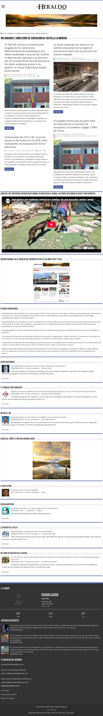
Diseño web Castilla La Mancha (56, 707)
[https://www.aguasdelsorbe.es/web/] (51, 20)
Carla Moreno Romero (49, 562)
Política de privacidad (8, 694)
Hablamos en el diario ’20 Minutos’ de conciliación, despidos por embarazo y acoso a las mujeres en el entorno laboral (53, 391)
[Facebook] (50, 709)
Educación (67, 60)
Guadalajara (75, 60)
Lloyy (43, 492)
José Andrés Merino (48, 419)
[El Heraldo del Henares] (51, 7)
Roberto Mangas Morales (14, 74)
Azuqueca (9, 76)
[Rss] (48, 709)
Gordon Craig (46, 368)
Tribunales (32, 76)
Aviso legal (5, 690)
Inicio (4, 33)
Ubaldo (39, 511)
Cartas (40, 151)
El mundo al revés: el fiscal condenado (24, 490)
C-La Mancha (17, 76)
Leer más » (9, 128)
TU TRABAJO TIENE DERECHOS (11, 387)
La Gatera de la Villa (48, 534)
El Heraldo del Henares (62, 58)
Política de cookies (7, 698)
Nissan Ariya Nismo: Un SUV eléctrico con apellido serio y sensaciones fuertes (38, 417)
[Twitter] (52, 709)
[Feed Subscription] (101, 38)
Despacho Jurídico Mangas (51, 394)
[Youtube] (55, 709)
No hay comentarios (32, 368)
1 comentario (30, 511)
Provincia (25, 76)
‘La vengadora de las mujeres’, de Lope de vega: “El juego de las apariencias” (38, 366)
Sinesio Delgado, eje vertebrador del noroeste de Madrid (31, 531)
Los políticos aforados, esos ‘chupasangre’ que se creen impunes (34, 508)
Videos (95, 136)
